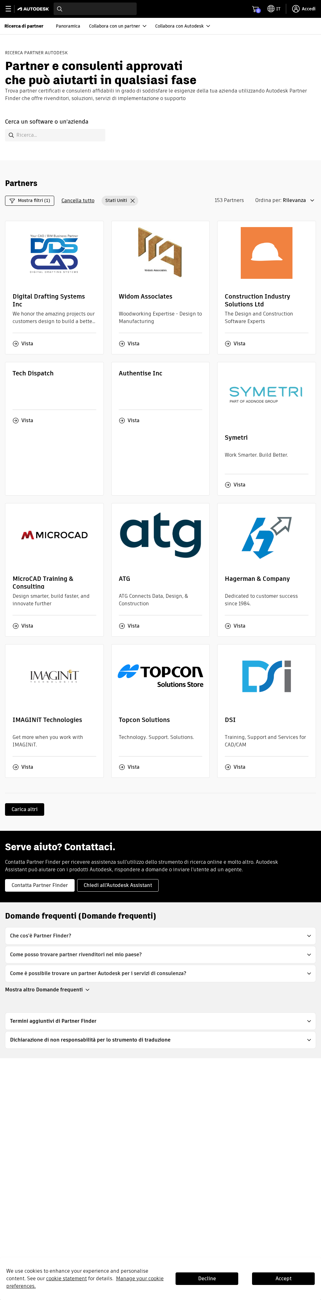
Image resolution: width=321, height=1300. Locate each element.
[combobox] (95, 9)
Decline (207, 1278)
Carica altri (25, 809)
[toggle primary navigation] (12, 9)
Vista (27, 344)
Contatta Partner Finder (40, 885)
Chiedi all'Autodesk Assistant (118, 885)
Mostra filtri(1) (34, 200)
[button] (120, 201)
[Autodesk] (34, 9)
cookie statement (66, 1278)
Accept (284, 1278)
